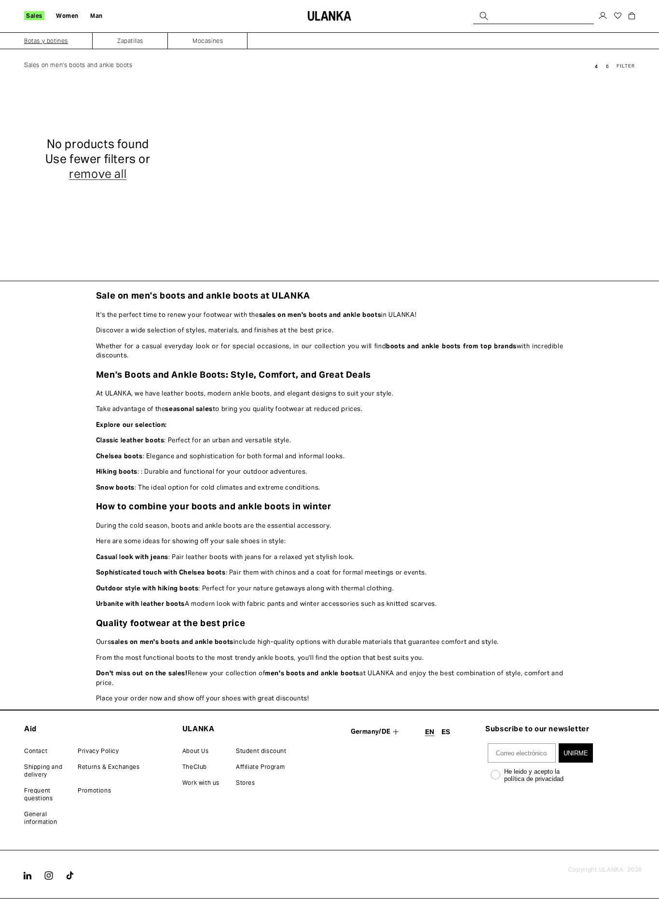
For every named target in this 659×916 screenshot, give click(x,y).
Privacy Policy (98, 750)
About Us (195, 750)
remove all (97, 173)
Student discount (261, 750)
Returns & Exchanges (108, 766)
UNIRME (575, 753)
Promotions (94, 790)
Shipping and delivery (43, 770)
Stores (245, 782)
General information (40, 817)
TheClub (194, 766)
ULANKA (611, 869)
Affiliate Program (260, 766)
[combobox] (533, 15)
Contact (35, 750)
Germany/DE (371, 731)
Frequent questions (38, 794)
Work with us (201, 782)
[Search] (483, 15)
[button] (34, 16)
